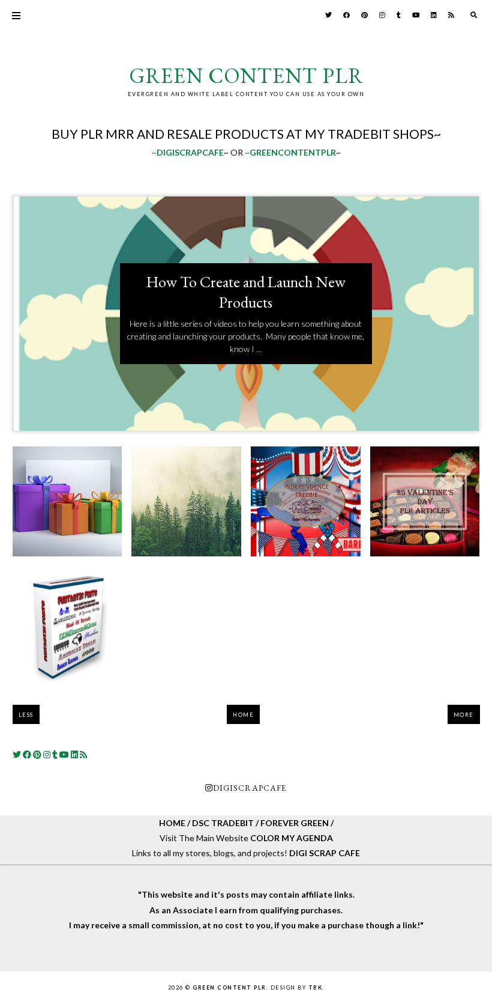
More (464, 714)
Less (26, 714)
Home (243, 714)
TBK (315, 987)
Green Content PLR (246, 75)
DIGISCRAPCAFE (250, 787)
